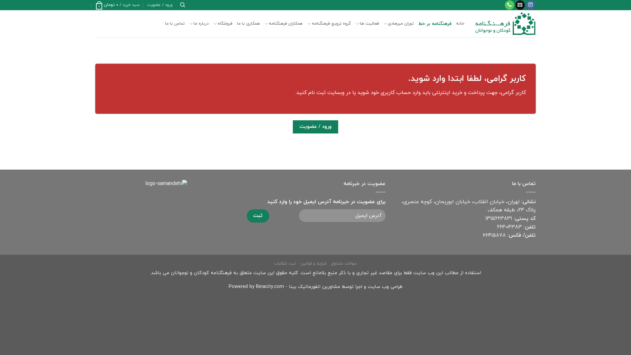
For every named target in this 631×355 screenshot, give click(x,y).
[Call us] (509, 5)
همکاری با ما (248, 24)
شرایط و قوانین (313, 264)
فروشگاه (225, 24)
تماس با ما (175, 24)
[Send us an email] (520, 5)
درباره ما (201, 24)
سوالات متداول (344, 264)
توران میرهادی (401, 24)
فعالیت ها (369, 24)
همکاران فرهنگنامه (286, 24)
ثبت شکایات (285, 264)
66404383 (509, 227)
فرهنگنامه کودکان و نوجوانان (201, 273)
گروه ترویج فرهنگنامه (331, 24)
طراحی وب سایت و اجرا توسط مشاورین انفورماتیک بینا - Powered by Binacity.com (316, 286)
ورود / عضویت (315, 126)
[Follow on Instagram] (530, 5)
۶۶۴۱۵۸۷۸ (494, 235)
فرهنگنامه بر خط (435, 23)
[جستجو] (182, 5)
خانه (460, 24)
